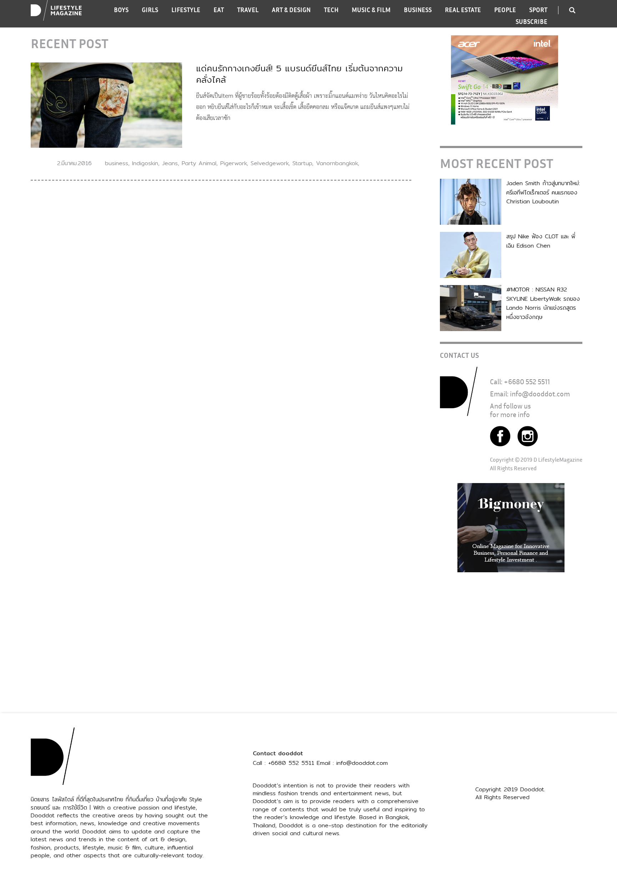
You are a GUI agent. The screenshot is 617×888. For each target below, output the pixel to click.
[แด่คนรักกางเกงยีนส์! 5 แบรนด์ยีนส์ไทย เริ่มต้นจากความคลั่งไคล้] (106, 104)
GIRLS (150, 10)
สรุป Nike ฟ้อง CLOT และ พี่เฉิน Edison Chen (540, 241)
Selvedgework (270, 163)
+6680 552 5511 (527, 381)
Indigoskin (145, 163)
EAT (219, 10)
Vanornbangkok (337, 163)
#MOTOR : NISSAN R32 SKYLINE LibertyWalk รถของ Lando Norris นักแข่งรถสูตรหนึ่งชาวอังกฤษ (543, 303)
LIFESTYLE (185, 10)
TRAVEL (248, 10)
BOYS (121, 10)
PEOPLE (505, 10)
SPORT (538, 10)
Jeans (170, 163)
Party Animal (199, 163)
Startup (302, 163)
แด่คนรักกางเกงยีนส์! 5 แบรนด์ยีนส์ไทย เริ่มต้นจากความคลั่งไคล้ (299, 73)
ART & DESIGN (291, 10)
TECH (331, 10)
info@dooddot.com (540, 393)
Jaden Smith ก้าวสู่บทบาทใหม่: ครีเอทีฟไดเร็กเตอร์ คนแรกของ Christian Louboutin (543, 192)
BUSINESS (418, 10)
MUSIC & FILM (371, 10)
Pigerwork (233, 163)
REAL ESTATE (463, 10)
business (116, 163)
